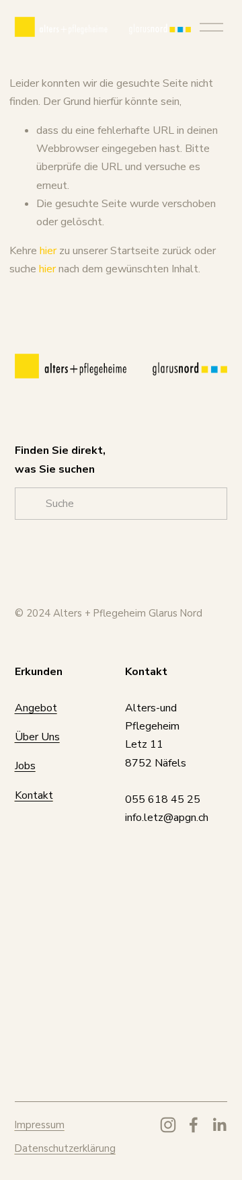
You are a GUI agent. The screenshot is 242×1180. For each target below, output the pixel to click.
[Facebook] (194, 1125)
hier (48, 250)
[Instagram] (168, 1125)
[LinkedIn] (219, 1125)
